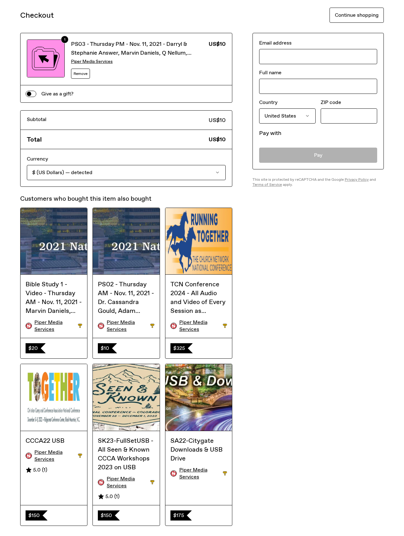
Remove (80, 73)
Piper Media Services (92, 61)
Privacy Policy (357, 179)
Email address (275, 43)
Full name (270, 73)
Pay (318, 155)
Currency (37, 159)
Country (268, 102)
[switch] (31, 94)
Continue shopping (356, 15)
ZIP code (331, 102)
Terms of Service (267, 184)
